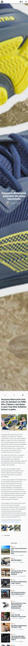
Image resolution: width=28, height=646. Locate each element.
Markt (14, 190)
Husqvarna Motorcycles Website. (10, 522)
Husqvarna (13, 203)
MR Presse (22, 555)
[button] (5, 395)
